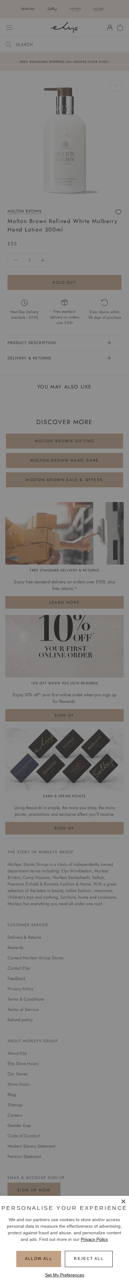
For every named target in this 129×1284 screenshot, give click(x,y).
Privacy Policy (94, 1239)
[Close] (123, 1201)
